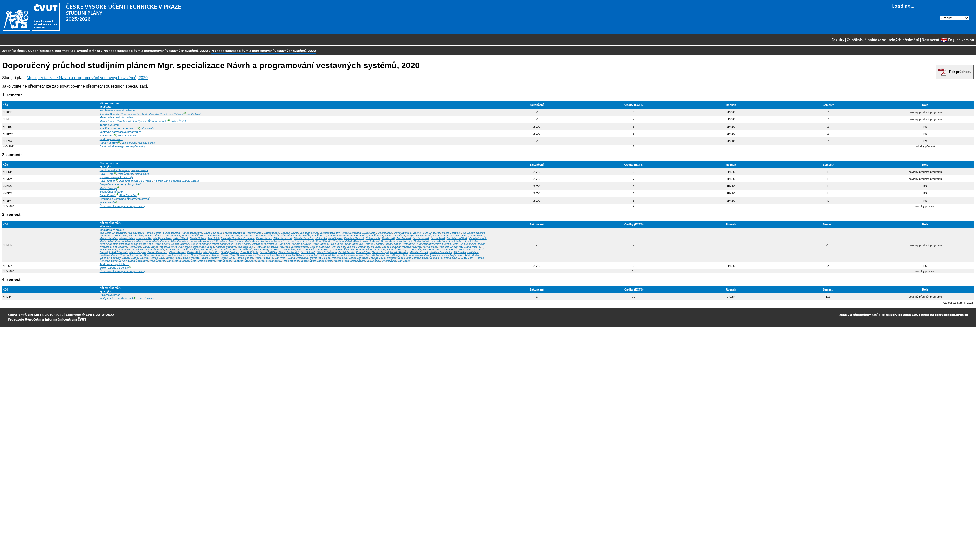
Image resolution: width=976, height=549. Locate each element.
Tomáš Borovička (351, 232)
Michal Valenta (140, 257)
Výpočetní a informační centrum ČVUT (55, 319)
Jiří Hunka (321, 238)
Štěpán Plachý (305, 249)
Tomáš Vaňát (173, 257)
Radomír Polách (396, 249)
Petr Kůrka (135, 246)
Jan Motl (352, 246)
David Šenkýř (119, 260)
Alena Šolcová (206, 260)
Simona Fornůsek (395, 235)
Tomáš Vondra (244, 257)
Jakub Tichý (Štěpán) (318, 255)
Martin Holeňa (198, 238)
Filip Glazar (461, 235)
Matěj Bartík (107, 298)
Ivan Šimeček (125, 173)
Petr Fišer (126, 114)
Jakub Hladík (180, 238)
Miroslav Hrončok (304, 238)
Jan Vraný (281, 257)
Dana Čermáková (432, 257)
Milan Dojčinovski (210, 235)
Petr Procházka (432, 249)
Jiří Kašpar (267, 241)
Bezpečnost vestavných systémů (120, 184)
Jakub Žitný (373, 260)
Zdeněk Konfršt (109, 243)
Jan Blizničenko (309, 232)
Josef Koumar (243, 243)
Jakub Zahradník (359, 257)
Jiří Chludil (469, 232)
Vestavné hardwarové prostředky (120, 131)
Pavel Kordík (162, 243)
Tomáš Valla (157, 257)
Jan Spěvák (140, 121)
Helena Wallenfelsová (335, 257)
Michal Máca (430, 246)
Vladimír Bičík (254, 232)
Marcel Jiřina (143, 241)
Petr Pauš (206, 249)
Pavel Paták (124, 121)
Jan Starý (161, 255)
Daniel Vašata (190, 180)
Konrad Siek (363, 252)
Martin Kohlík (107, 202)
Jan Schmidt (176, 114)
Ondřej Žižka (389, 260)
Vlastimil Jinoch (478, 238)
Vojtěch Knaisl (371, 241)
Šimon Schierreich (288, 252)
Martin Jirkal (106, 241)
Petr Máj (444, 246)
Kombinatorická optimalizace (117, 110)
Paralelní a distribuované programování (124, 170)
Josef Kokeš (456, 241)
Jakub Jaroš (438, 238)
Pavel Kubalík (108, 195)
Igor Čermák (413, 257)
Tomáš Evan (319, 235)
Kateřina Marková (226, 246)
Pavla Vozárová (264, 257)
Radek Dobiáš (190, 235)
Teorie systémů (109, 124)
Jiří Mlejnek (338, 246)
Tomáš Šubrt (308, 260)
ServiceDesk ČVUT (905, 314)
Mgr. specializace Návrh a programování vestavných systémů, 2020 (155, 50)
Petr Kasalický (218, 241)
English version (961, 39)
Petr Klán (338, 241)
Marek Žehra (357, 260)
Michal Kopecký (128, 243)
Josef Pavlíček (222, 249)
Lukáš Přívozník (118, 252)
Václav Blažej (271, 232)
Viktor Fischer (347, 235)
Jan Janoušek (421, 238)
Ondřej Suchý (220, 255)
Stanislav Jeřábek (457, 238)
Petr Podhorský (359, 249)
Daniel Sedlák (346, 252)
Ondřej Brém (385, 232)
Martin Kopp (146, 243)
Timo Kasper (235, 241)
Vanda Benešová (191, 232)
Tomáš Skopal (380, 252)
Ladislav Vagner (120, 257)
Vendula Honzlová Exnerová (238, 238)
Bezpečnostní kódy (112, 191)
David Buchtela (403, 232)
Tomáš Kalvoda (200, 241)
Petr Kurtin (409, 243)
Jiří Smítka (460, 252)
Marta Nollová (472, 246)
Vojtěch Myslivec (411, 246)
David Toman (356, 255)
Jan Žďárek (404, 260)
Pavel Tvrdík (107, 173)
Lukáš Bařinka (171, 232)
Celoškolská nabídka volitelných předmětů (883, 39)
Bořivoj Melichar (280, 246)
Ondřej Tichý (339, 255)
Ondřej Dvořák (301, 235)
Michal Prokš (449, 249)
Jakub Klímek (353, 241)
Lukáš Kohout (439, 241)
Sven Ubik (464, 255)
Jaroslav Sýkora (295, 255)
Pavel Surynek (238, 255)
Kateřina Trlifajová (390, 255)
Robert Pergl (261, 249)
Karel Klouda (323, 241)
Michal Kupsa (107, 121)
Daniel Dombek (230, 235)
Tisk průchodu (960, 72)
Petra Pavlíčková (242, 249)
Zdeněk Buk (420, 232)
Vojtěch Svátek (275, 255)
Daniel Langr (150, 246)
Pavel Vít (315, 257)
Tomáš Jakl (388, 238)
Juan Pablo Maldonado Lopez (196, 246)
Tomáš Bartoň (153, 232)
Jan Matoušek (246, 246)
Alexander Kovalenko (265, 243)
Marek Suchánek (201, 255)
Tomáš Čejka (378, 257)
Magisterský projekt (112, 229)
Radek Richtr (194, 252)
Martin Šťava (341, 260)
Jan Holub (214, 238)
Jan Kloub (309, 241)
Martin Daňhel (153, 235)
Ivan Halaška (144, 238)
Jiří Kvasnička (468, 243)
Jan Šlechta (174, 260)
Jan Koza (284, 243)
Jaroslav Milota (299, 246)
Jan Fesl (333, 235)
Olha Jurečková (180, 241)
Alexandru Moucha (369, 246)
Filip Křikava (120, 246)
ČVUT (90, 314)
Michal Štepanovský (269, 260)
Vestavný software (111, 139)
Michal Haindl (127, 238)
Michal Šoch (142, 173)
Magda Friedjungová (419, 235)
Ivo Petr (158, 180)
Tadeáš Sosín (145, 298)
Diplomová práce (110, 294)
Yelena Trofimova (413, 255)
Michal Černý (451, 257)
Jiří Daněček (136, 235)
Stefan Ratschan (127, 128)
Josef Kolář (471, 241)
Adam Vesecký (210, 257)
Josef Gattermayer (443, 235)
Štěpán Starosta (157, 121)
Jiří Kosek (36, 314)
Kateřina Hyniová (354, 238)
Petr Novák (145, 180)
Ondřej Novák (156, 249)
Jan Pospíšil (414, 249)
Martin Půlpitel (137, 252)
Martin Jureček (161, 241)
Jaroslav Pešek (158, 114)
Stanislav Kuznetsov (428, 243)
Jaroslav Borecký (109, 114)
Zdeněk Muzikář (391, 246)
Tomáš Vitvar (227, 257)
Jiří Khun (296, 241)
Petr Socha (126, 255)
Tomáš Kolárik (108, 128)
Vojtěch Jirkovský (125, 241)
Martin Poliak (377, 249)
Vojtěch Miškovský (320, 246)
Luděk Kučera (450, 243)
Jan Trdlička (372, 255)
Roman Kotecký (180, 243)
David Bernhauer (213, 232)
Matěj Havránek (162, 238)
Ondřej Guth (477, 235)
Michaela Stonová (178, 255)
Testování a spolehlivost (114, 264)
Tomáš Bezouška (235, 232)
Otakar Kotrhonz (201, 243)
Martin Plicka (322, 249)
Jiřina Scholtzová (327, 252)
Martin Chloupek (451, 232)
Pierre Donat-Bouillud (253, 235)
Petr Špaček (224, 260)
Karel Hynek (335, 238)
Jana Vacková (172, 180)
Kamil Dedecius (171, 235)
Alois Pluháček (128, 195)
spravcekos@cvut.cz (951, 314)
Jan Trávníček (432, 255)
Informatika (64, 50)
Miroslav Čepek (396, 257)
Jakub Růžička (268, 252)
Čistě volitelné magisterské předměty (122, 146)
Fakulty (838, 39)
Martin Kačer (252, 241)
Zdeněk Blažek (289, 232)
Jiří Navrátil (456, 246)
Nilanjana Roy (211, 252)
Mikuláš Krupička (301, 243)
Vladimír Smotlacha (441, 252)
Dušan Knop (388, 241)
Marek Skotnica (399, 252)
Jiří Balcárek (119, 232)
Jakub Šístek (178, 121)
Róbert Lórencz (168, 246)
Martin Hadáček (109, 238)
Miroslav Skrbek (127, 135)
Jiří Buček (434, 232)
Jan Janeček (403, 238)
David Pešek (287, 249)
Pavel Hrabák (107, 180)
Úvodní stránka (13, 50)
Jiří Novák (141, 249)
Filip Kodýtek (404, 241)
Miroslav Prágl (467, 249)
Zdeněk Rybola (249, 252)
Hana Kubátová (109, 143)
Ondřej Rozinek (230, 252)
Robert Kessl (281, 241)
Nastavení (930, 39)
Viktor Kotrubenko (222, 243)
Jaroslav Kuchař (374, 243)
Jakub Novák (126, 249)
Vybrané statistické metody (116, 177)
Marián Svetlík (256, 255)
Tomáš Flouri (376, 235)
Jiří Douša (286, 235)
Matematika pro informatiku (116, 117)
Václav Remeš (177, 252)
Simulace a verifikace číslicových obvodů (125, 198)
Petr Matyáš (263, 246)
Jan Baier (105, 232)
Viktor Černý (468, 257)
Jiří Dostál (273, 235)
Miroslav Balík (136, 232)
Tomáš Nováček (189, 249)
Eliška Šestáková (138, 260)
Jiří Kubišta (337, 243)
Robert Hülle (140, 114)
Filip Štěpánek (291, 260)
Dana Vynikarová (298, 257)
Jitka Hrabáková (128, 180)
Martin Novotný (108, 188)
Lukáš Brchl (369, 232)
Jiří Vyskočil (193, 114)
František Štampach (244, 260)
